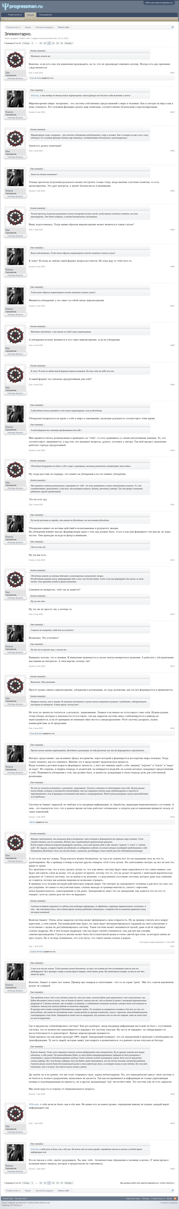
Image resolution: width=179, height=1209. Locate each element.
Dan (55, 38)
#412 (172, 560)
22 (53, 43)
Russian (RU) (21, 1198)
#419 (172, 1123)
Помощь (145, 1198)
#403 (172, 151)
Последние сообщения (14, 19)
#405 (172, 230)
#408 (172, 345)
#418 (172, 1094)
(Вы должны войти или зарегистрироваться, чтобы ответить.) (147, 1183)
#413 (172, 614)
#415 (172, 728)
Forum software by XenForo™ (26, 1203)
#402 (172, 112)
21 (49, 43)
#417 (172, 946)
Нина (39, 78)
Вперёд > (69, 43)
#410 (172, 450)
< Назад (25, 43)
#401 (172, 73)
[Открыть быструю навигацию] (172, 27)
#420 (172, 1169)
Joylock (33, 952)
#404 (172, 191)
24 (62, 43)
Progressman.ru (15, 15)
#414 (172, 666)
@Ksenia (34, 95)
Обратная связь (133, 1198)
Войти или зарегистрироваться (159, 3)
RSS (175, 1198)
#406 (172, 266)
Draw (32, 78)
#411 (173, 505)
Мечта (32, 822)
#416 (172, 817)
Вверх (169, 1198)
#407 (172, 306)
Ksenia (9, 112)
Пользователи (45, 15)
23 (57, 43)
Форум (30, 15)
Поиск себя (24, 38)
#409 (172, 385)
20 (45, 43)
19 (41, 43)
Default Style (8, 1198)
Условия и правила (168, 1203)
